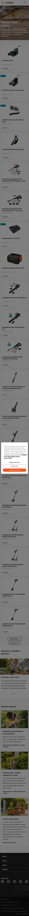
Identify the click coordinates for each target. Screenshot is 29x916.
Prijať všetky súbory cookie (14, 470)
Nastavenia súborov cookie (14, 462)
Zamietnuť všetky (14, 466)
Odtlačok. (10, 458)
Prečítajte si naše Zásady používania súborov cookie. (15, 456)
